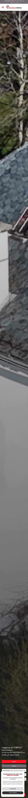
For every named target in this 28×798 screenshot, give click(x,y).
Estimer (14, 766)
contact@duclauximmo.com (10, 0)
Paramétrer (13, 788)
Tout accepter (13, 792)
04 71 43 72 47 (20, 0)
